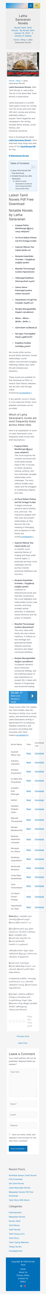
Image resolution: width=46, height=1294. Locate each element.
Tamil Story (14, 1238)
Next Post (23, 1043)
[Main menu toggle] (30, 5)
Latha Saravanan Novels (20, 140)
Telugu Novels (15, 1246)
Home (16, 40)
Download (39, 753)
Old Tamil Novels (16, 1183)
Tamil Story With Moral (19, 1200)
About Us (23, 1272)
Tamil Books (14, 1225)
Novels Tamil (20, 27)
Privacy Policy (23, 1275)
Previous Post (23, 1036)
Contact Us (23, 1278)
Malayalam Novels (17, 1217)
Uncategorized (15, 1251)
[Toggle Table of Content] (32, 167)
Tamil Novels (14, 1229)
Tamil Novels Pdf (28, 146)
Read (28, 753)
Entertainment (15, 1212)
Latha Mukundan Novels (19, 1188)
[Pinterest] (25, 1286)
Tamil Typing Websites (19, 1242)
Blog (23, 40)
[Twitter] (21, 1286)
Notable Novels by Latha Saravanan (22, 177)
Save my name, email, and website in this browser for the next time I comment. (22, 1137)
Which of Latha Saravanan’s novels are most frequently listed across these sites (23, 184)
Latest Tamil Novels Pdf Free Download (21, 171)
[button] (37, 5)
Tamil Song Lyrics (17, 1234)
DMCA (23, 1281)
